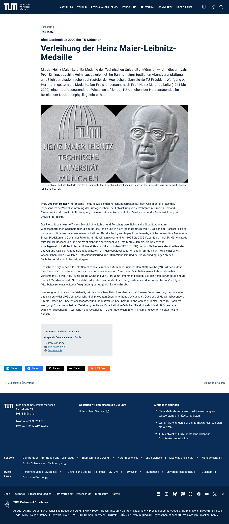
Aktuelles (66, 7)
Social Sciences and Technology (43, 463)
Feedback (19, 494)
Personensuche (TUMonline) (40, 471)
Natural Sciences (128, 457)
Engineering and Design (96, 457)
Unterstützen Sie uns (92, 411)
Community (165, 7)
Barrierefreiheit (64, 494)
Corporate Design (33, 477)
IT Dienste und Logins (78, 471)
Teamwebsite (55, 350)
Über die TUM (184, 7)
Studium (82, 7)
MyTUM (113, 471)
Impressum (101, 494)
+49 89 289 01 (35, 421)
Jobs (7, 494)
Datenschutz (83, 494)
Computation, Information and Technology (49, 457)
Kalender (99, 471)
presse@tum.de (56, 346)
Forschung (129, 7)
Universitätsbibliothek (179, 471)
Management (210, 457)
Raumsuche (152, 471)
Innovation (147, 7)
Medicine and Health (182, 457)
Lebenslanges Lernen (104, 7)
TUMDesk (131, 471)
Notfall (115, 494)
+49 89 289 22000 (37, 425)
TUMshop (206, 471)
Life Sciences (154, 457)
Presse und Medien (39, 494)
